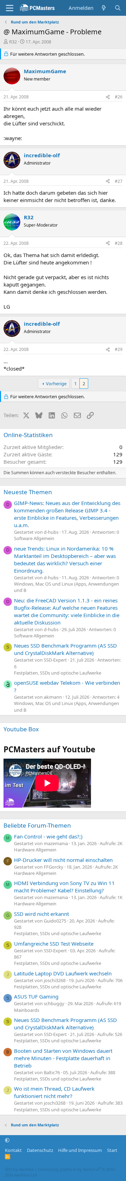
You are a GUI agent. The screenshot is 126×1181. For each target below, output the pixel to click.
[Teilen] (107, 97)
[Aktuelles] (104, 7)
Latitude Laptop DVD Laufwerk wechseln (63, 973)
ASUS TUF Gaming (36, 996)
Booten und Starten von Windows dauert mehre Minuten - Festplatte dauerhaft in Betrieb (63, 1058)
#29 (118, 349)
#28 (118, 243)
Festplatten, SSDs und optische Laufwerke (57, 673)
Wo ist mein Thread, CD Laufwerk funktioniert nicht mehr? (54, 1092)
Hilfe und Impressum (80, 1150)
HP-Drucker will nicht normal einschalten (63, 859)
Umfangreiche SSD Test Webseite (53, 943)
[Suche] (118, 7)
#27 (118, 181)
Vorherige (56, 383)
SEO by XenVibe (19, 1169)
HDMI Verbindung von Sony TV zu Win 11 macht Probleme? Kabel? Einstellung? (64, 886)
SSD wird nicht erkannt (41, 913)
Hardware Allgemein (35, 850)
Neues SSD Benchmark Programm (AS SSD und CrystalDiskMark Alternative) (65, 649)
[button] (7, 1140)
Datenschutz (40, 1150)
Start (112, 1150)
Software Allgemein (34, 538)
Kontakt (13, 1150)
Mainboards (26, 1010)
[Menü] (9, 8)
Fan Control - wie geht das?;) (48, 836)
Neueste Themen (28, 492)
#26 (118, 97)
